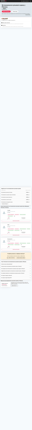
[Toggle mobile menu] (30, 1)
